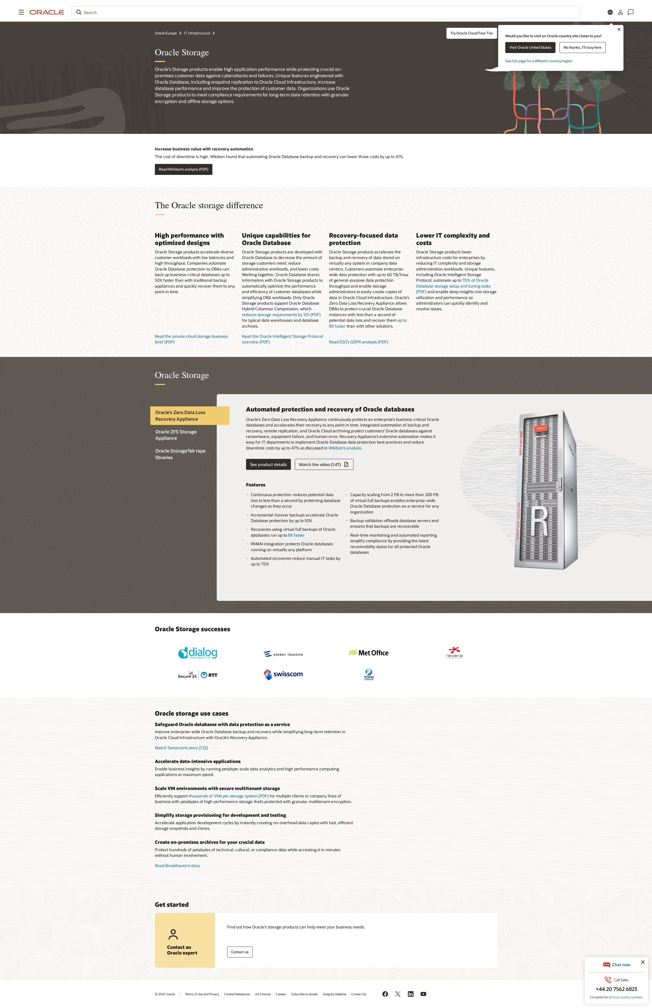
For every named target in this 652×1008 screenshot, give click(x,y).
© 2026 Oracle (165, 994)
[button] (21, 12)
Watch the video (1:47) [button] (320, 464)
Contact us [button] (240, 951)
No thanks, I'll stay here (583, 47)
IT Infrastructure (197, 33)
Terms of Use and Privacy (202, 994)
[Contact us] (631, 12)
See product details (268, 464)
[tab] (189, 415)
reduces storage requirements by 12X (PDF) (281, 314)
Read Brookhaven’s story (177, 865)
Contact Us (358, 994)
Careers (281, 994)
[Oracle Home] (47, 12)
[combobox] (326, 12)
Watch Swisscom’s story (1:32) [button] (181, 747)
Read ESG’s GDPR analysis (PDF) (358, 341)
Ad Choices (263, 994)
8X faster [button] (296, 535)
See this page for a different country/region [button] (538, 60)
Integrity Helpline (334, 994)
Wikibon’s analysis (345, 447)
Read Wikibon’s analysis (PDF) (183, 169)
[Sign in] (620, 12)
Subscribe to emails (304, 994)
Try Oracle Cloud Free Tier (472, 33)
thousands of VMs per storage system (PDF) (229, 795)
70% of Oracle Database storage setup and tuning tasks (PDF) (453, 285)
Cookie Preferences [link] (237, 994)
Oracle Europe (166, 33)
